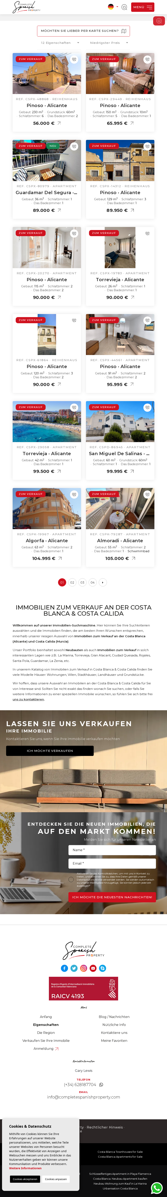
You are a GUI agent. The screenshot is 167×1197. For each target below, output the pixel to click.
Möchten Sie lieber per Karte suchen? (80, 31)
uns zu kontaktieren (28, 699)
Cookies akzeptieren (25, 1179)
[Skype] (102, 968)
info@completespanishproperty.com (83, 1097)
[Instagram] (84, 968)
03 (82, 582)
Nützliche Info (114, 1025)
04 (93, 582)
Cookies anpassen (56, 1179)
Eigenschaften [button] (46, 1025)
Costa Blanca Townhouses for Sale (120, 1151)
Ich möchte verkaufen (50, 751)
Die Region (46, 1033)
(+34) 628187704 (80, 1084)
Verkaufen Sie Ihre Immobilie (46, 1041)
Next (77, 75)
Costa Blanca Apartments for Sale (120, 1156)
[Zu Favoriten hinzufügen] (74, 59)
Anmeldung (44, 1049)
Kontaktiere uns (114, 1033)
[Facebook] (65, 968)
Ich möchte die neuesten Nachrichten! (112, 897)
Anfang (46, 1017)
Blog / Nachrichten (114, 1017)
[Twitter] (74, 968)
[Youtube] (94, 968)
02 (72, 582)
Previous (17, 75)
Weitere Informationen (25, 1168)
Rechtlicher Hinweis (105, 1127)
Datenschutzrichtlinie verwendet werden (101, 879)
